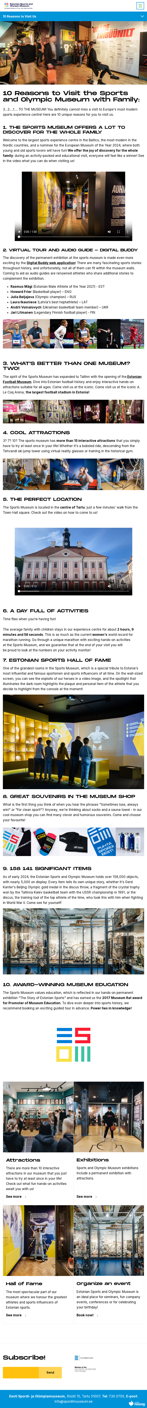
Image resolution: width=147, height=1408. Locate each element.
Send (50, 1372)
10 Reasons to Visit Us (19, 16)
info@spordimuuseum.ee (74, 1401)
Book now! (85, 1315)
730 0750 (116, 1396)
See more (14, 1197)
